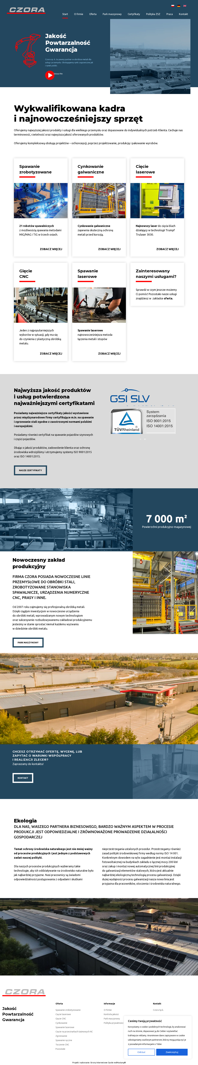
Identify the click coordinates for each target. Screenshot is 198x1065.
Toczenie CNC (62, 1044)
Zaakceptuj (172, 1052)
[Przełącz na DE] (179, 5)
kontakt (23, 778)
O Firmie (108, 1010)
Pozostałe (60, 1049)
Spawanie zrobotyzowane (68, 1010)
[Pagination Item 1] (140, 438)
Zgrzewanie (61, 1036)
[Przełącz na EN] (185, 5)
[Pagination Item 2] (145, 438)
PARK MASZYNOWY (28, 642)
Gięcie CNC (61, 1018)
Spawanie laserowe (65, 1027)
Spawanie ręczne (64, 1040)
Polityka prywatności (113, 1023)
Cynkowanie (61, 1023)
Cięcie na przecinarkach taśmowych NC (74, 1031)
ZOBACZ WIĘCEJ (51, 249)
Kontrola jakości (111, 1014)
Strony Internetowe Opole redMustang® (108, 1063)
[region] (158, 1037)
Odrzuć (141, 1052)
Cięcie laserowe (63, 1014)
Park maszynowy (112, 1018)
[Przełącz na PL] (173, 5)
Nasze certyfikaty (30, 470)
